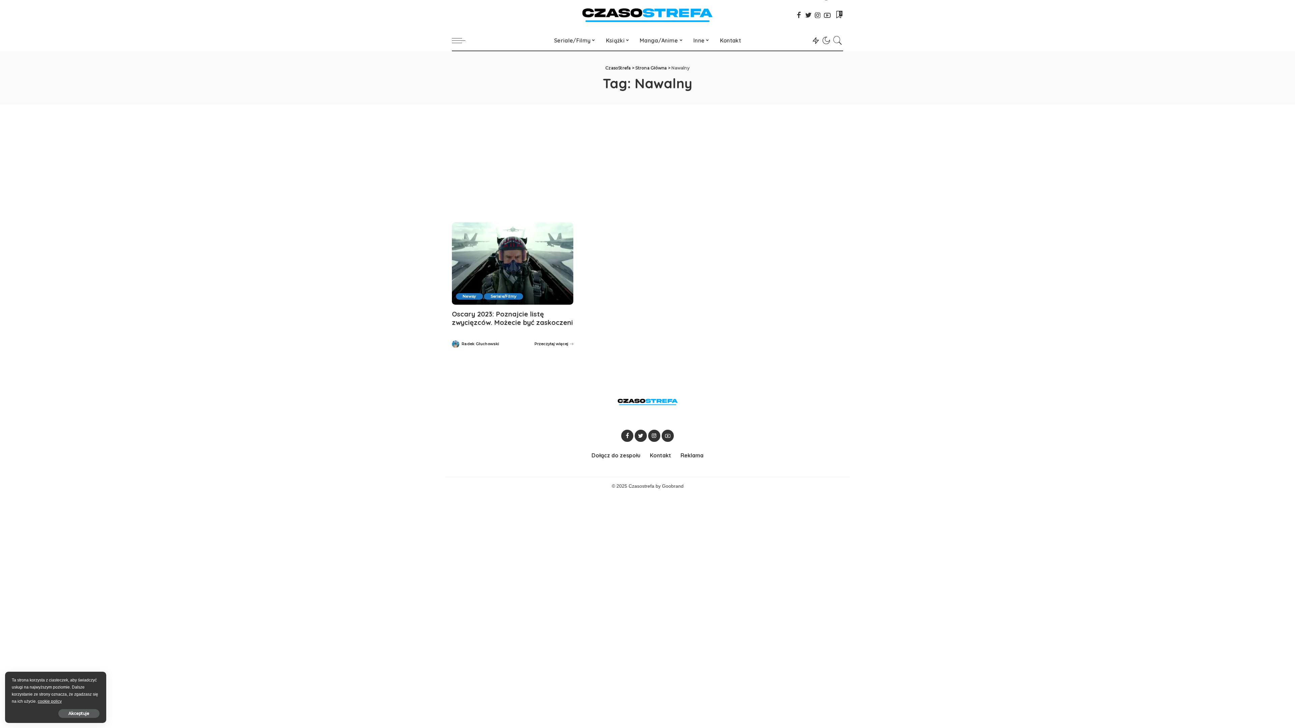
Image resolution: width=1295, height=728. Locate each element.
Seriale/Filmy (503, 296)
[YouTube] (827, 15)
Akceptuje (78, 713)
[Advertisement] (647, 155)
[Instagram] (818, 15)
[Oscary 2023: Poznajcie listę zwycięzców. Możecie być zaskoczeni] (512, 263)
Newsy (469, 296)
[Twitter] (808, 15)
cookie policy (50, 701)
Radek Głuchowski (480, 344)
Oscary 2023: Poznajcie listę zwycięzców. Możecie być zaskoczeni (512, 318)
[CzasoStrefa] (647, 15)
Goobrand (673, 486)
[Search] (837, 40)
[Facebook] (799, 15)
